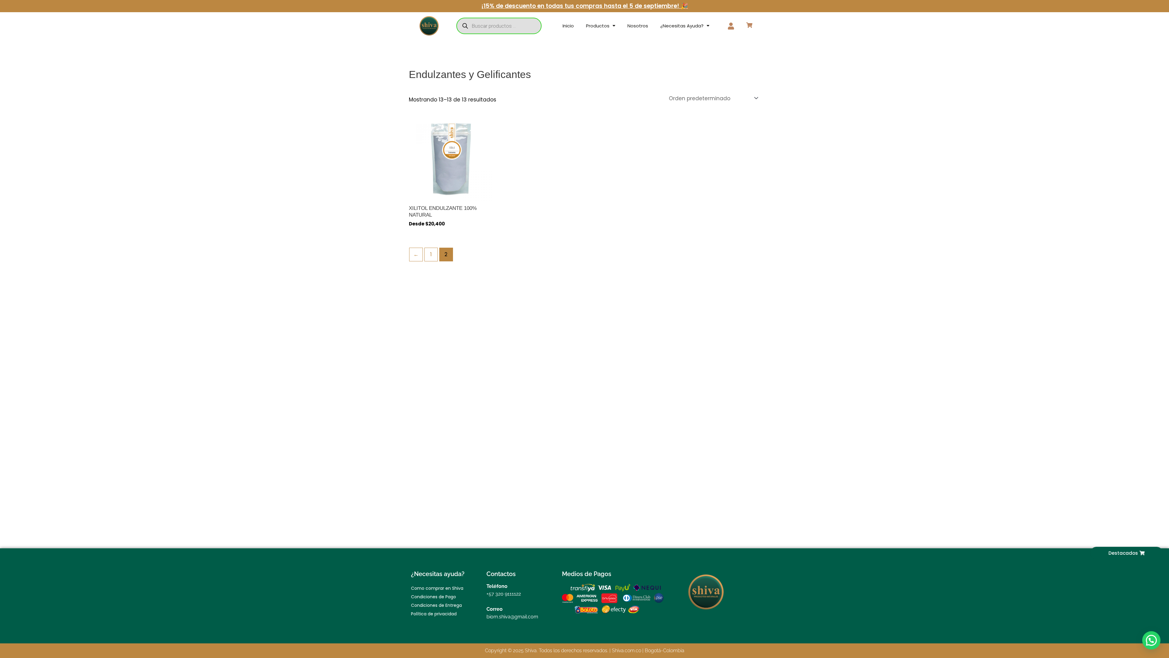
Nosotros (637, 26)
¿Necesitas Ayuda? (682, 26)
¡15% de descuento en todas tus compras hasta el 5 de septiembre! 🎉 (584, 6)
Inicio (568, 26)
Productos (597, 26)
